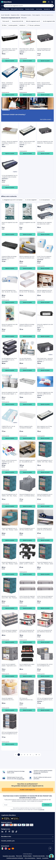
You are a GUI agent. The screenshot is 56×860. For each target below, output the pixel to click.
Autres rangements (37, 15)
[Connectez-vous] (48, 1)
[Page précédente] (16, 754)
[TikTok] (16, 831)
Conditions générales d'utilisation (14, 858)
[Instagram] (13, 831)
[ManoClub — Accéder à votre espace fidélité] (44, 1)
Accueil (2, 15)
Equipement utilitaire (15, 15)
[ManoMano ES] (13, 848)
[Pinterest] (9, 831)
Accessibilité (45, 858)
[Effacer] (52, 6)
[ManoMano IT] (2, 848)
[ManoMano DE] (9, 848)
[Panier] (52, 1)
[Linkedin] (2, 831)
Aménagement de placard (26, 15)
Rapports (39, 858)
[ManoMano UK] (6, 848)
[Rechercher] (5, 6)
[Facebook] (6, 831)
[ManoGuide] (51, 856)
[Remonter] (50, 848)
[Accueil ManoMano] (21, 1)
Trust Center (49, 856)
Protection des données (39, 856)
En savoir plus (41, 809)
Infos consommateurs (29, 858)
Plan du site (19, 856)
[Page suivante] (39, 754)
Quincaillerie (7, 15)
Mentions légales (27, 856)
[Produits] (2, 5)
